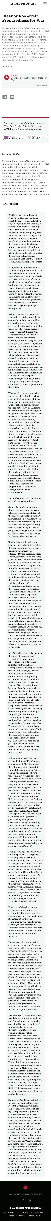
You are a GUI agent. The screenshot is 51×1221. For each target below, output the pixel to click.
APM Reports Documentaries (18, 129)
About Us (37, 1194)
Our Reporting (17, 1194)
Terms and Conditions (17, 1216)
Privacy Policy (34, 1216)
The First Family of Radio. (18, 126)
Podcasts (28, 1194)
